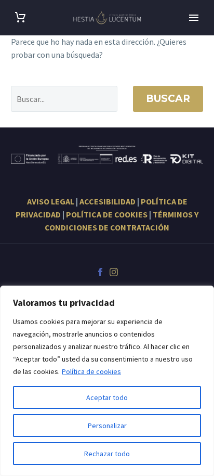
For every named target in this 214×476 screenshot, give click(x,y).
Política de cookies (91, 371)
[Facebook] (100, 272)
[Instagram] (114, 272)
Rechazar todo (107, 453)
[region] (107, 381)
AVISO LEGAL (50, 201)
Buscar (168, 99)
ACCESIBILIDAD (107, 201)
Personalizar (107, 425)
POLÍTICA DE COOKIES (107, 214)
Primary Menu (193, 17)
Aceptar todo (107, 397)
